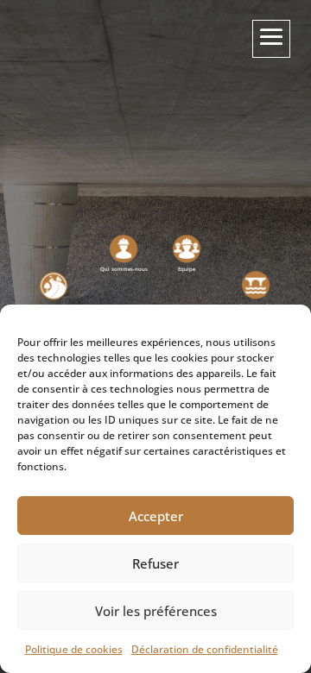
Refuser (155, 563)
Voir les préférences (156, 611)
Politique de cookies (74, 649)
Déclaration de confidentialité (204, 649)
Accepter (156, 516)
